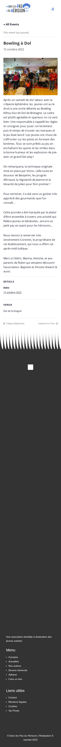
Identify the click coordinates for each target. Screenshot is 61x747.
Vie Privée (13, 710)
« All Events (11, 24)
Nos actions (14, 666)
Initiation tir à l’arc (47, 323)
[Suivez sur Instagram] (30, 367)
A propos (13, 657)
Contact (12, 697)
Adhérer (12, 674)
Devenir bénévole (17, 670)
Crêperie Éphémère (14, 323)
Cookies (12, 706)
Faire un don (15, 679)
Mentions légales (17, 702)
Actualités (13, 661)
